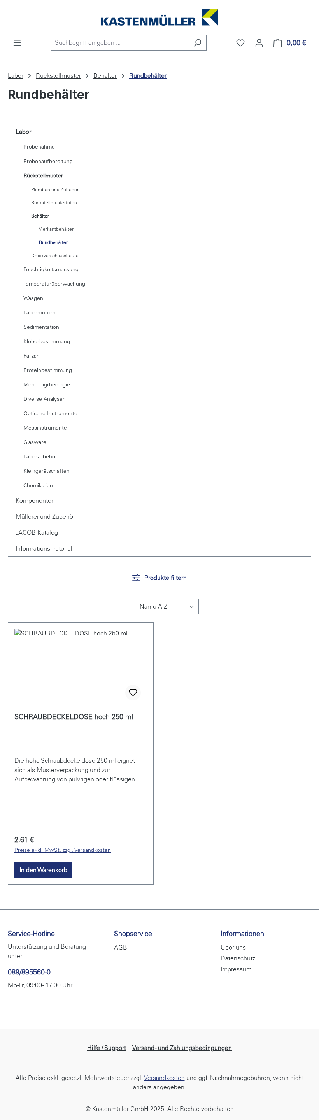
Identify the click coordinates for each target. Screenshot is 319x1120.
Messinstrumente (45, 428)
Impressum (236, 969)
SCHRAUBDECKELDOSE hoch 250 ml (73, 717)
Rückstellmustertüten (54, 202)
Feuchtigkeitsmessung (51, 269)
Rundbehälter (53, 242)
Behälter (40, 216)
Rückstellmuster (43, 175)
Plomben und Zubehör (55, 189)
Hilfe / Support (106, 1048)
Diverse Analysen (44, 399)
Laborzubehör (40, 456)
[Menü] (17, 43)
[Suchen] (197, 43)
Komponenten (35, 500)
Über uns (233, 947)
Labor (23, 131)
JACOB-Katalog (37, 532)
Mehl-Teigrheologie (46, 384)
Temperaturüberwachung (54, 284)
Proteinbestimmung (47, 370)
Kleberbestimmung (46, 341)
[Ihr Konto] (259, 43)
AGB (120, 947)
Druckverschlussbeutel (55, 255)
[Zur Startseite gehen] (159, 17)
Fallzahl (32, 356)
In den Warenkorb (43, 870)
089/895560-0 (29, 972)
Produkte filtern (165, 577)
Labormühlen (39, 312)
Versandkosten (164, 1077)
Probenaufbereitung (48, 161)
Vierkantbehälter (56, 229)
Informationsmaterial (44, 548)
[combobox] (120, 43)
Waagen (33, 298)
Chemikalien (38, 485)
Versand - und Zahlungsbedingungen (182, 1048)
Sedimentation (41, 327)
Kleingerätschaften (46, 471)
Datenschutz (238, 958)
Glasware (34, 442)
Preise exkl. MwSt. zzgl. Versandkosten (62, 850)
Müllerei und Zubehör (45, 516)
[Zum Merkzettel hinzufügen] (133, 692)
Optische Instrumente (50, 413)
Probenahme (39, 147)
